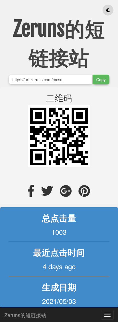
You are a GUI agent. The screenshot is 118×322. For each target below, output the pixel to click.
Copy (101, 79)
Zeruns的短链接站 (25, 313)
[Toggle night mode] (108, 10)
